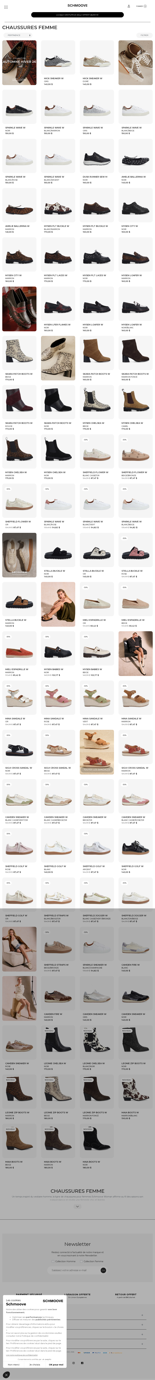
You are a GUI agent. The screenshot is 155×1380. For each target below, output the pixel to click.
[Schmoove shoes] (77, 5)
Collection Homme (65, 1261)
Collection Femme (93, 1261)
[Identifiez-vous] (128, 6)
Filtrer (144, 35)
